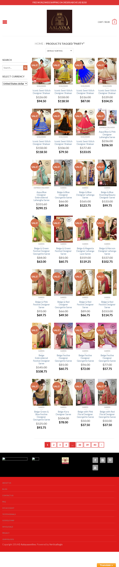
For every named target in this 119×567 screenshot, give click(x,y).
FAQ (4, 502)
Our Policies (8, 539)
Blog (4, 489)
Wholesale (7, 527)
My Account (8, 508)
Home (39, 43)
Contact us (7, 495)
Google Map (8, 520)
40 (94, 444)
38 (79, 444)
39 (87, 444)
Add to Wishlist (47, 61)
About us (6, 483)
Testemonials (9, 514)
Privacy (5, 533)
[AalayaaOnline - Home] (59, 20)
